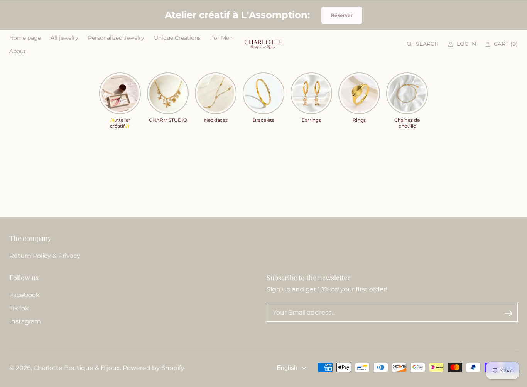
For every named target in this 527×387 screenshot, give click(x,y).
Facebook (24, 295)
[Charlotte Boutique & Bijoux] (263, 44)
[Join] (508, 313)
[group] (120, 100)
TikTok (19, 308)
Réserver (342, 15)
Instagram (25, 321)
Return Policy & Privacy (44, 255)
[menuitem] (25, 38)
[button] (423, 44)
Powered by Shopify (153, 368)
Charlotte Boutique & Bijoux (77, 368)
